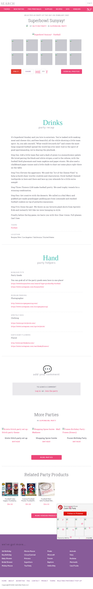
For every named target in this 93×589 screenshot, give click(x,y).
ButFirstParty (40, 26)
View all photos (72, 71)
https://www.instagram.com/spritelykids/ (28, 326)
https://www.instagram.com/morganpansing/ (29, 307)
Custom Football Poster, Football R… (28, 500)
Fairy (71, 555)
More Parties (46, 457)
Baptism (50, 562)
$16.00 (10, 504)
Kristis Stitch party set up (16, 438)
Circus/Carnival (29, 555)
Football (14, 228)
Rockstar (73, 558)
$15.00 (28, 504)
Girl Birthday (6, 551)
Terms (52, 581)
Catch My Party (46, 3)
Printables (34, 9)
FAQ (28, 581)
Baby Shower (7, 558)
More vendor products (46, 516)
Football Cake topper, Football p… (10, 500)
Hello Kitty (51, 566)
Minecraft (51, 555)
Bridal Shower (7, 562)
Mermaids (73, 562)
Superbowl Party (58, 26)
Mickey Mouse (7, 566)
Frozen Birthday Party (77, 438)
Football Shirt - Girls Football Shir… (47, 500)
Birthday (16, 442)
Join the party (51, 391)
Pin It (16, 71)
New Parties (19, 9)
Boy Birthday (7, 555)
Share (28, 71)
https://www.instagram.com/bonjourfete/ (27, 287)
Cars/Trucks (74, 566)
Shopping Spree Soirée (46, 438)
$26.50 (46, 504)
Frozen (50, 558)
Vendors (77, 9)
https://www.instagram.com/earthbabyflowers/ (30, 346)
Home (4, 581)
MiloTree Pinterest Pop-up (69, 581)
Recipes (59, 9)
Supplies (48, 9)
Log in (89, 3)
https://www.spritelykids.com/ (23, 323)
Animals (73, 551)
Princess (27, 558)
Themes (7, 9)
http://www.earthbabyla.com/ (22, 343)
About (11, 581)
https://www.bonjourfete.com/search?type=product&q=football (36, 283)
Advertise (20, 581)
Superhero (28, 562)
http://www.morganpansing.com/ (24, 303)
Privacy (44, 581)
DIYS (68, 9)
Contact (36, 581)
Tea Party (27, 566)
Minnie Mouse (29, 551)
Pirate (49, 551)
